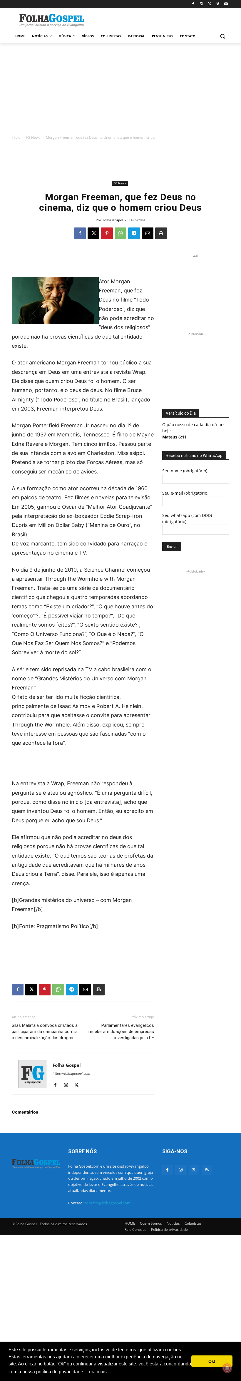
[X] (209, 4)
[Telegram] (134, 233)
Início (16, 137)
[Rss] (207, 1170)
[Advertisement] (160, 20)
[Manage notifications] (227, 1368)
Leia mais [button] (96, 1371)
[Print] (161, 233)
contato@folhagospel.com (107, 1203)
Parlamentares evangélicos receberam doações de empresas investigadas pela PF (121, 1031)
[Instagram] (201, 4)
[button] (222, 36)
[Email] (147, 233)
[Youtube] (225, 4)
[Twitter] (194, 1170)
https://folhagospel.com (71, 1074)
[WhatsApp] (120, 233)
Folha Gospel (113, 220)
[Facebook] (193, 4)
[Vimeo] (217, 4)
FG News (33, 137)
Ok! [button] (211, 1361)
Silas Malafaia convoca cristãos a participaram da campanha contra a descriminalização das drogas (45, 1031)
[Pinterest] (107, 233)
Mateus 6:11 (174, 437)
